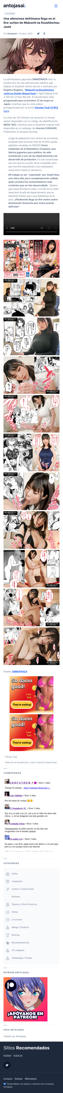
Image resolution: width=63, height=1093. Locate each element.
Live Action (10, 13)
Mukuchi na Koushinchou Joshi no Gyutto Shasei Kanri (31, 762)
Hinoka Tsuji (11, 756)
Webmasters (31, 1078)
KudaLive (17, 1055)
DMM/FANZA (19, 671)
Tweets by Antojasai (15, 1036)
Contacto (8, 1078)
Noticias (18, 1078)
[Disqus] (31, 814)
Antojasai (12, 33)
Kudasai (7, 1055)
